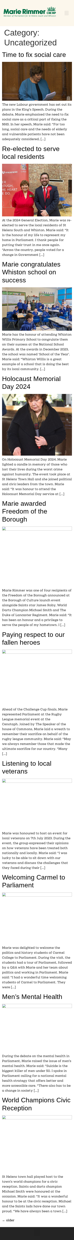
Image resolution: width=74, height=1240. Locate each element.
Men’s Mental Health (32, 996)
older (8, 1220)
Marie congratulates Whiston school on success (31, 272)
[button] (67, 13)
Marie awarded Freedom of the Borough (24, 511)
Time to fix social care (34, 54)
